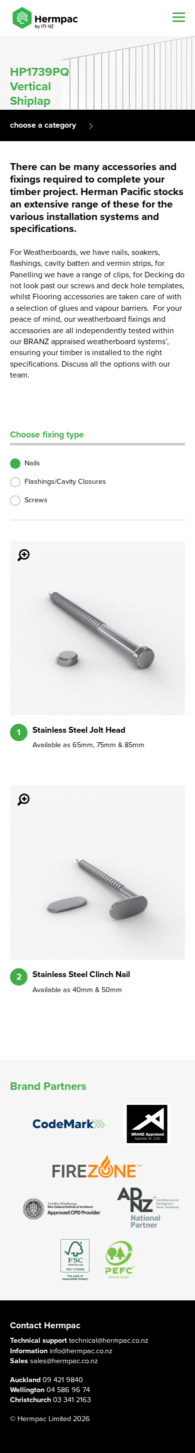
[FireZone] (97, 1166)
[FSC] (75, 1259)
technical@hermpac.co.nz (108, 1340)
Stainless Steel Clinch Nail (81, 975)
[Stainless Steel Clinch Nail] (17, 792)
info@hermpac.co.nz (81, 1351)
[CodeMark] (69, 1124)
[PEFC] (120, 1259)
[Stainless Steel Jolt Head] (17, 548)
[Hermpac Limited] (45, 18)
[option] (97, 73)
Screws (36, 500)
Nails (32, 463)
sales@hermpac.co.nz (64, 1361)
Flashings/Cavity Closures (65, 481)
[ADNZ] (147, 1208)
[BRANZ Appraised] (147, 1124)
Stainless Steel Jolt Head (79, 730)
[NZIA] (62, 1208)
